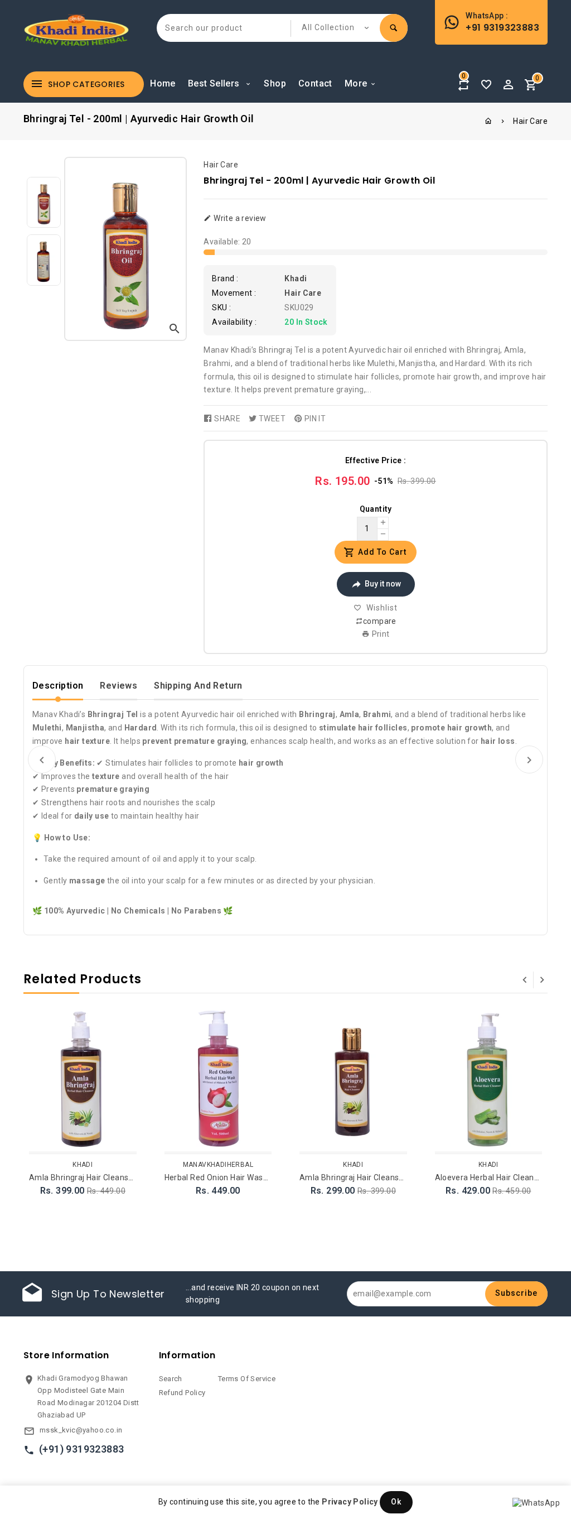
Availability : (234, 322)
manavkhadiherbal (218, 1165)
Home (163, 83)
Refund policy (182, 1392)
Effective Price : (376, 460)
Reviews (118, 685)
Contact (315, 83)
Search (170, 1378)
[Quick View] (127, 1035)
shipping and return (198, 685)
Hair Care (530, 121)
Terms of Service (246, 1378)
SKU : (221, 307)
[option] (43, 202)
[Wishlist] (486, 82)
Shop (275, 83)
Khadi (295, 278)
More (356, 83)
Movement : (234, 293)
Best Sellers (215, 83)
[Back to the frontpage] (488, 121)
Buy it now (383, 583)
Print (379, 633)
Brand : (225, 278)
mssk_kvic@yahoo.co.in (81, 1430)
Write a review (239, 218)
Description (57, 685)
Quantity (376, 508)
